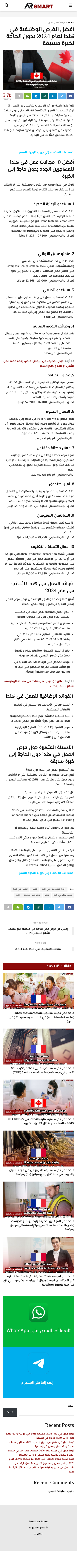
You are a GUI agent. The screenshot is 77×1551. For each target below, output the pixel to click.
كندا (18, 895)
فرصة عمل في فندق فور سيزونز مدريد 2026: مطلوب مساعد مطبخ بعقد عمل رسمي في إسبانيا (41, 1444)
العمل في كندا (20, 889)
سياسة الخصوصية (38, 1522)
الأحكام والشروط (38, 1528)
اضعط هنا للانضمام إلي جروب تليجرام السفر (46, 152)
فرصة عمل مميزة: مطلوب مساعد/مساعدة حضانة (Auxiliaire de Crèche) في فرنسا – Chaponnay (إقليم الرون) (40, 1017)
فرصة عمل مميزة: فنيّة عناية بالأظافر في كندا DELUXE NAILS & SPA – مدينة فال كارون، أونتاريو (40, 1121)
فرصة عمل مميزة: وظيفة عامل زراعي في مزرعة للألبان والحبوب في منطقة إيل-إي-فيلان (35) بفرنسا (41, 1172)
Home (71, 22)
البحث (71, 1406)
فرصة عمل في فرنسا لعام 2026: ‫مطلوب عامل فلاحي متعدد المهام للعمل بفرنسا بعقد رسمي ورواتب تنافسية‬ (41, 1453)
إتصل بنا (38, 1534)
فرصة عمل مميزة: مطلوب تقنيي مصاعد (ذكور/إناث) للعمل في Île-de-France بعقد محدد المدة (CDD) (42, 1070)
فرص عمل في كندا (62, 895)
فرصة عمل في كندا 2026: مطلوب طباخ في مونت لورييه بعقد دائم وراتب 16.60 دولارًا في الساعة (40, 1436)
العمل (34, 889)
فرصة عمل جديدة (32, 895)
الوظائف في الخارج (56, 22)
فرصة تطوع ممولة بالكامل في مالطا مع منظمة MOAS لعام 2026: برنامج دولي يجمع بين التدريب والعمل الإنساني (41, 1461)
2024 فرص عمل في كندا (54, 889)
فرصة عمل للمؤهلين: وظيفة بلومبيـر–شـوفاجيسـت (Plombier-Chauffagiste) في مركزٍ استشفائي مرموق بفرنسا (41, 1225)
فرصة (46, 895)
